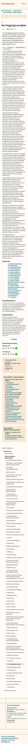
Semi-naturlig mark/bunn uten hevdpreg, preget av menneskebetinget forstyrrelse (15, 576)
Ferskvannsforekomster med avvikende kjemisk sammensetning (15, 503)
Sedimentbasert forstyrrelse (15, 609)
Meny (24, 4)
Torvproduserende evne (13, 658)
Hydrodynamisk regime (13, 529)
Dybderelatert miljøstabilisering (11, 490)
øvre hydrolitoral (14, 269)
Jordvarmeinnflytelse (13, 540)
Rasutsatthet (10, 604)
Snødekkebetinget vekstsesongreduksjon (12, 639)
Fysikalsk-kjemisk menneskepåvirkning (12, 571)
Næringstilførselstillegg (13, 589)
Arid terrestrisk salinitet (13, 460)
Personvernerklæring (8, 736)
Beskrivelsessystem (10, 690)
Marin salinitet (11, 606)
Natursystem (17, 10)
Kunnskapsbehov (20, 47)
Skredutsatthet (11, 636)
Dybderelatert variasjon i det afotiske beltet (15, 483)
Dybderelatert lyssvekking (14, 486)
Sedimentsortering (12, 655)
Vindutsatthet (10, 675)
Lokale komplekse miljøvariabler (12, 12)
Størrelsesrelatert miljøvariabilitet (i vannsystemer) (15, 623)
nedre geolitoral (14, 270)
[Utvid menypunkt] (23, 451)
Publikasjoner (5, 742)
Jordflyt (9, 537)
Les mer (14, 339)
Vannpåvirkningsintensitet (14, 673)
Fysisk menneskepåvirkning (14, 581)
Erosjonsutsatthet (12, 498)
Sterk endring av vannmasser (15, 652)
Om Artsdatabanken (13, 705)
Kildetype (9, 552)
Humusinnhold (10, 526)
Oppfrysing (10, 592)
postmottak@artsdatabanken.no (16, 718)
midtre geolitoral (14, 274)
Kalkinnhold (10, 543)
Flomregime (10, 507)
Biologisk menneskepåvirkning (12, 468)
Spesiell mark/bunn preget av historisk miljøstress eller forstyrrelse (15, 618)
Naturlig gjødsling (12, 587)
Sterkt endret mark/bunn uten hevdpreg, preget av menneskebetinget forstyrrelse (15, 648)
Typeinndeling (9, 453)
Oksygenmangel (11, 595)
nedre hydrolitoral (14, 267)
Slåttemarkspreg (11, 627)
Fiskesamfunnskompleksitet (14, 510)
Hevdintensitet (10, 520)
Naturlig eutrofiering (12, 584)
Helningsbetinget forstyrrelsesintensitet (12, 516)
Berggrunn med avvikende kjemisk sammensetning (14, 463)
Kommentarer (7, 48)
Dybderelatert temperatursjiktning (11, 494)
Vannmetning (10, 678)
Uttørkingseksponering (13, 667)
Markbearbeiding (12, 565)
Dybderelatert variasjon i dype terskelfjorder (14, 475)
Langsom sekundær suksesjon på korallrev (12, 561)
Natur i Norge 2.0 (6, 10)
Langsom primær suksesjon (14, 557)
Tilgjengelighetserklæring (9, 738)
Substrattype (10, 633)
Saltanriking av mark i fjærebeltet (12, 613)
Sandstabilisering (11, 630)
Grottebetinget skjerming (14, 513)
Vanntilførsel (10, 687)
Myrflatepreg (10, 567)
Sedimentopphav (11, 643)
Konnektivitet (10, 549)
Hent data (4, 740)
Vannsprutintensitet (12, 684)
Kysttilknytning (11, 554)
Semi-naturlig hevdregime (14, 523)
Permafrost (10, 601)
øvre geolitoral (13, 277)
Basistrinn (10, 47)
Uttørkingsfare (11, 670)
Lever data (11, 740)
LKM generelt (6, 345)
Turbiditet (9, 661)
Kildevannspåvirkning (12, 546)
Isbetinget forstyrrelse (13, 532)
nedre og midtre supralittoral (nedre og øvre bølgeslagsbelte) (16, 282)
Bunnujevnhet (10, 472)
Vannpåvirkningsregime (13, 681)
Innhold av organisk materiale (15, 535)
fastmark (12, 297)
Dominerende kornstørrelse (14, 479)
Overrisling (10, 598)
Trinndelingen (6, 351)
